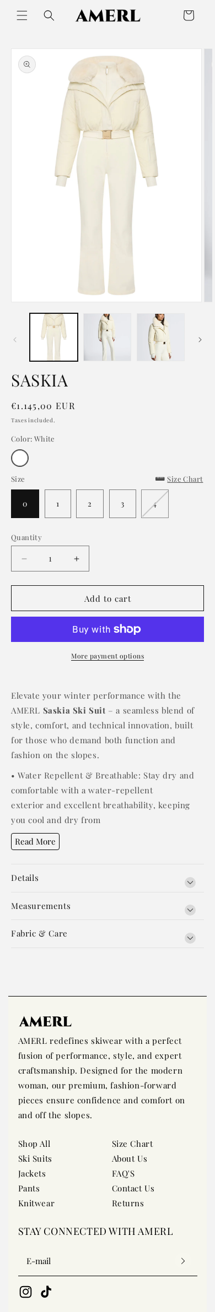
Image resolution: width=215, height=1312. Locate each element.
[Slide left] (15, 340)
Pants (29, 1188)
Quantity (26, 537)
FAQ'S (123, 1173)
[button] (22, 15)
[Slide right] (200, 340)
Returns (128, 1202)
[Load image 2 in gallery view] (107, 337)
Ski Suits (35, 1158)
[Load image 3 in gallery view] (161, 337)
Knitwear (36, 1202)
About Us (130, 1158)
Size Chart (132, 1143)
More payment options (107, 655)
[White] (20, 458)
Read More (35, 841)
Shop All (34, 1143)
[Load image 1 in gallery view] (54, 337)
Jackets (32, 1173)
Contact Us (133, 1188)
